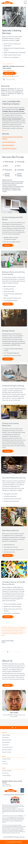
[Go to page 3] (11, 652)
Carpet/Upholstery (12, 185)
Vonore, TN (11, 91)
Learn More (7, 245)
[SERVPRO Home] (7, 2)
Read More (7, 685)
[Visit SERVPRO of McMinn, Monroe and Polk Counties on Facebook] (15, 727)
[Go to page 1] (8, 652)
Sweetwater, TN (12, 88)
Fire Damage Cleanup (9, 148)
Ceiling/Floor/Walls (7, 186)
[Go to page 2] (9, 652)
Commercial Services (8, 142)
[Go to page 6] (15, 652)
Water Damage (6, 735)
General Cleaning (6, 752)
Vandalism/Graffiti (16, 189)
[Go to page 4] (12, 652)
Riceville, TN (4, 93)
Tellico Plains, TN (12, 93)
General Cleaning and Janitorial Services (12, 138)
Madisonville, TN (5, 90)
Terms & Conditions (7, 770)
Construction (5, 744)
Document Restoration (18, 186)
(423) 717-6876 (9, 73)
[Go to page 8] (19, 652)
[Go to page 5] (14, 652)
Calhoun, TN (20, 93)
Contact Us (5, 763)
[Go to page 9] (20, 652)
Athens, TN (4, 88)
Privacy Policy (5, 773)
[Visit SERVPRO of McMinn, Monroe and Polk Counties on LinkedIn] (12, 727)
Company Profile (6, 759)
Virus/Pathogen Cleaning (8, 183)
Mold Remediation (8, 145)
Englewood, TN (18, 91)
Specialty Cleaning (6, 749)
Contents (4, 191)
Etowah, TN (20, 90)
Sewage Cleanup (6, 181)
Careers (4, 761)
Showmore (4, 130)
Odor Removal (13, 188)
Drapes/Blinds (5, 188)
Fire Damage (5, 737)
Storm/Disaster (6, 742)
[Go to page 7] (17, 652)
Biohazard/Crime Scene (17, 181)
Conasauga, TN (5, 95)
